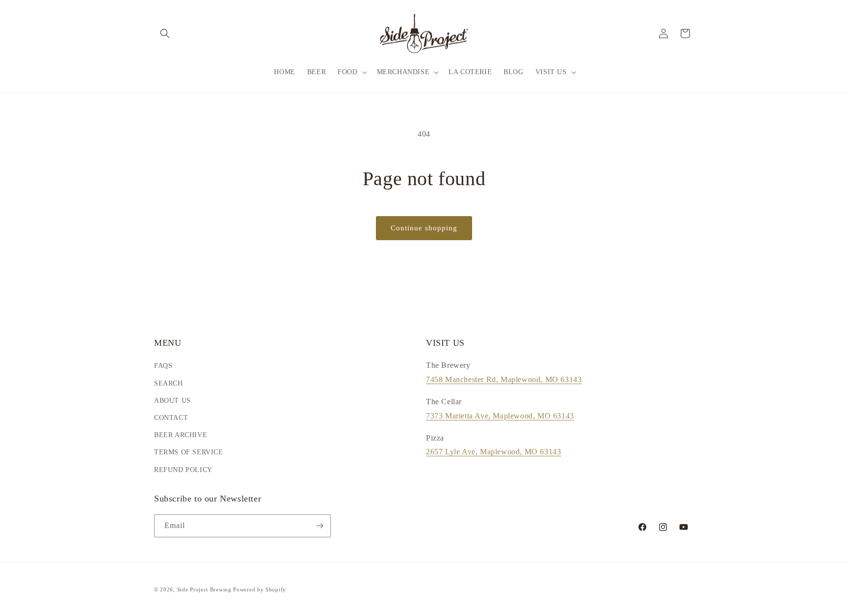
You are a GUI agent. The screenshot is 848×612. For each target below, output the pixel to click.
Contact (171, 417)
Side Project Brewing (204, 589)
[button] (165, 33)
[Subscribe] (319, 525)
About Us (172, 400)
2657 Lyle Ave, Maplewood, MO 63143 (493, 451)
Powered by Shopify (259, 589)
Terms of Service (188, 452)
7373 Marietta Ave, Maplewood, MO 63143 (500, 416)
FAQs (163, 365)
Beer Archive (180, 435)
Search (168, 383)
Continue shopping (424, 228)
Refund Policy (183, 469)
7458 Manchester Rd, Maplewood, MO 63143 (504, 379)
